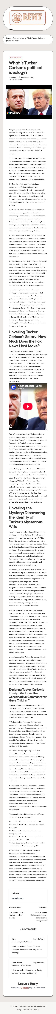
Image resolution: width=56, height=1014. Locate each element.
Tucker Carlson (15, 58)
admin (15, 893)
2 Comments (17, 79)
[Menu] (11, 29)
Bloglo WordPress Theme (28, 1009)
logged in (25, 987)
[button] (18, 898)
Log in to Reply (38, 939)
